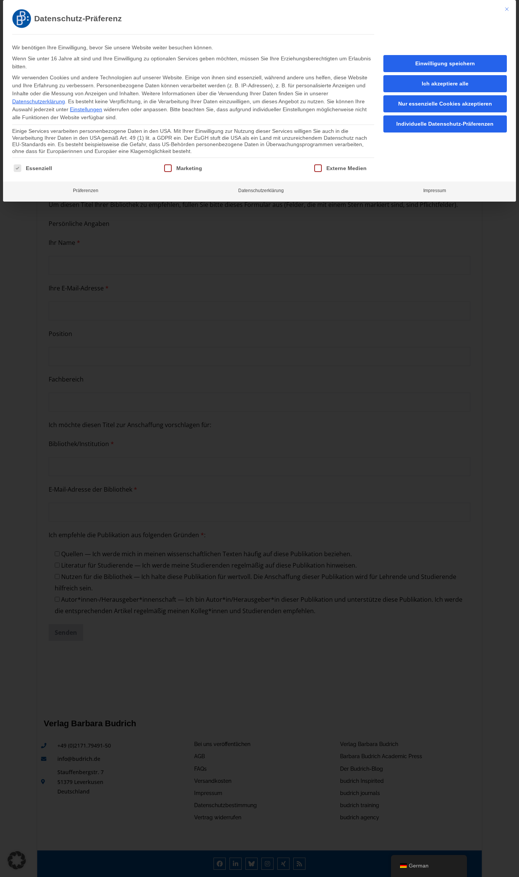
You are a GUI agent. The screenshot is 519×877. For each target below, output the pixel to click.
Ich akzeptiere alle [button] (445, 83)
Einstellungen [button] (86, 109)
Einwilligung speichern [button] (445, 63)
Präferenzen (85, 190)
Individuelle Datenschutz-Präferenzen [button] (445, 124)
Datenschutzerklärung (38, 101)
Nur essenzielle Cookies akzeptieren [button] (445, 104)
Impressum (434, 190)
